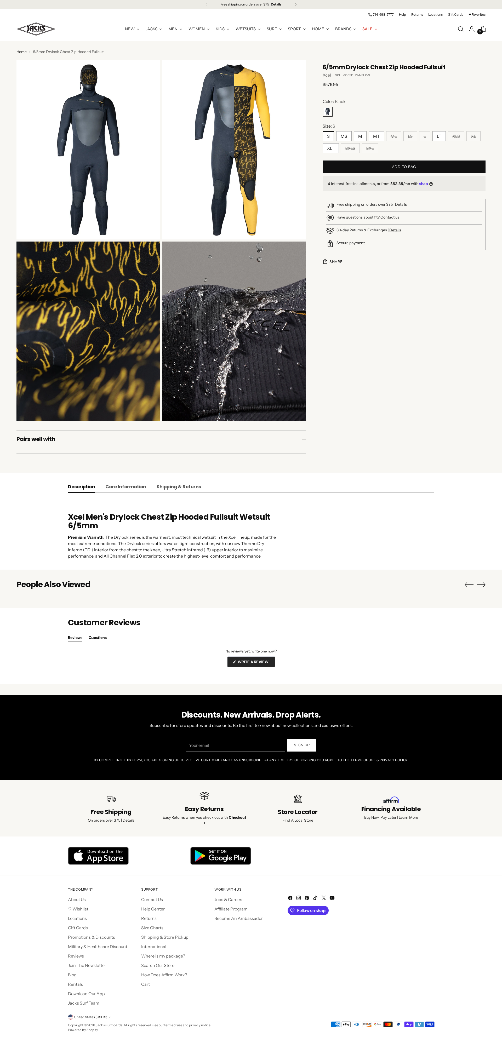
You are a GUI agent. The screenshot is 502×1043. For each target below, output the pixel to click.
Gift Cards (78, 927)
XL (473, 136)
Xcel (327, 75)
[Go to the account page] (471, 29)
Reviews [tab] (75, 638)
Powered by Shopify (83, 1030)
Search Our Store (157, 965)
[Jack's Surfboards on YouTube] (332, 898)
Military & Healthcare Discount (97, 946)
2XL (370, 148)
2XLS (350, 148)
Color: (334, 101)
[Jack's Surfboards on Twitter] (324, 898)
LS (410, 136)
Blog (72, 974)
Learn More (408, 817)
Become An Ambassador (238, 918)
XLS (456, 136)
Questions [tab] (98, 638)
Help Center (153, 909)
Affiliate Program (231, 909)
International (153, 946)
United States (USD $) (90, 1017)
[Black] (328, 112)
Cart (145, 984)
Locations (77, 918)
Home (21, 51)
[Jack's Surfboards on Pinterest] (307, 898)
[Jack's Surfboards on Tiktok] (316, 898)
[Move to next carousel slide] (481, 584)
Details (401, 204)
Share (336, 261)
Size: (329, 126)
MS (344, 136)
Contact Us (152, 899)
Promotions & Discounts (91, 937)
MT (376, 136)
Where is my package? (163, 956)
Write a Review (256, 663)
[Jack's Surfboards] (36, 29)
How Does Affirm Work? (164, 974)
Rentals (75, 984)
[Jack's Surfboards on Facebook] (291, 898)
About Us (77, 899)
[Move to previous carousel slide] (469, 584)
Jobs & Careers (228, 899)
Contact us (389, 217)
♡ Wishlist (78, 909)
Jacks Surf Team (83, 1003)
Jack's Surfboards (109, 1025)
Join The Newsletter (87, 965)
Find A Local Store (297, 820)
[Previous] (206, 4)
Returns (149, 918)
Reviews (76, 956)
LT (439, 136)
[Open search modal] (460, 29)
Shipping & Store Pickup (165, 937)
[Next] (295, 4)
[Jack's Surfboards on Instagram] (299, 898)
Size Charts (152, 927)
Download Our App (86, 993)
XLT (330, 148)
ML (394, 136)
